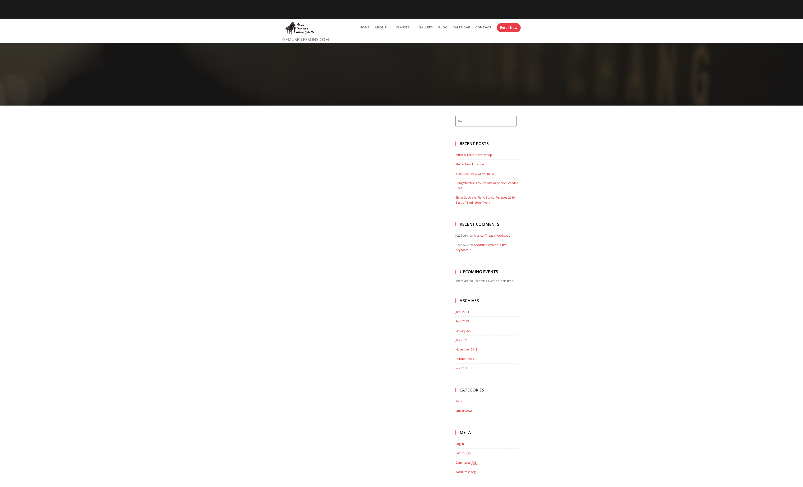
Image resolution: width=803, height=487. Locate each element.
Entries (463, 453)
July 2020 (461, 340)
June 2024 (462, 312)
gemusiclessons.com (305, 39)
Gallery (426, 27)
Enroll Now (508, 27)
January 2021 (464, 331)
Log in (459, 444)
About (381, 27)
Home (365, 27)
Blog (443, 27)
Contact (483, 27)
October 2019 (464, 359)
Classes (403, 27)
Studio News (464, 411)
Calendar (461, 27)
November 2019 (466, 349)
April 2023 (462, 321)
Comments (466, 462)
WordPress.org (465, 472)
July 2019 (461, 368)
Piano (459, 401)
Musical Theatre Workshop (473, 155)
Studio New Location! (470, 164)
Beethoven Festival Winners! (474, 174)
